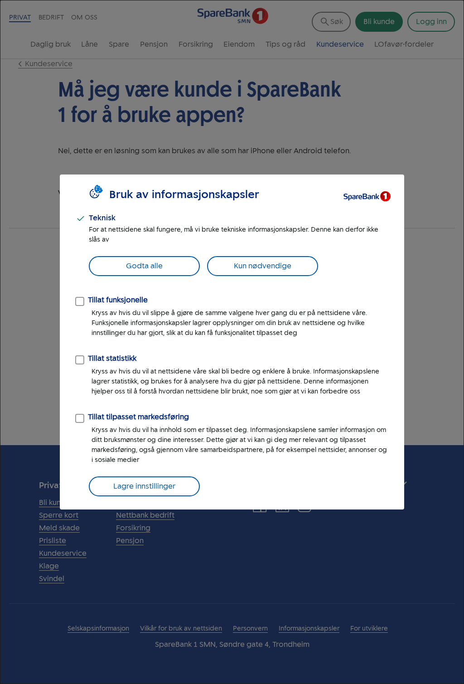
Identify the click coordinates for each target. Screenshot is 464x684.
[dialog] (232, 342)
